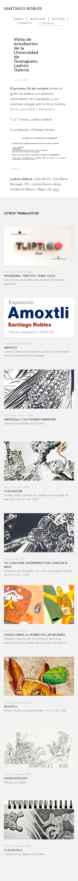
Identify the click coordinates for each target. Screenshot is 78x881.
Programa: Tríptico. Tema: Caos (29, 276)
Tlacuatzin (13, 491)
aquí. (56, 189)
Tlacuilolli (13, 850)
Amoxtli (10, 347)
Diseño (18, 19)
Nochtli (10, 706)
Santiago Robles (23, 9)
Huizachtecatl (16, 778)
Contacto (24, 23)
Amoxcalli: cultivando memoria (30, 419)
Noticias (58, 19)
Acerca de (37, 19)
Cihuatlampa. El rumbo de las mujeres (34, 635)
